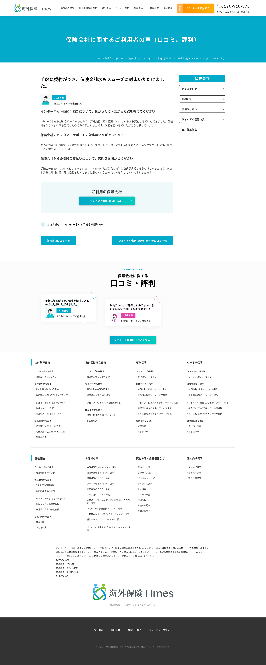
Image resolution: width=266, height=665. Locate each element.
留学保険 (106, 8)
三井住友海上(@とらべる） (49, 413)
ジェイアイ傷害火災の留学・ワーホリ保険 (158, 402)
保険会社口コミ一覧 (58, 240)
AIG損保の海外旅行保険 (47, 389)
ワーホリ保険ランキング (200, 376)
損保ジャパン (189, 109)
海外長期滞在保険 (88, 8)
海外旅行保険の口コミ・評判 (100, 472)
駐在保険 (138, 8)
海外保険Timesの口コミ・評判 (102, 467)
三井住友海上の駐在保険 (47, 509)
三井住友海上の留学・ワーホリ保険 (155, 413)
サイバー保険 (194, 472)
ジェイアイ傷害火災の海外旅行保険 (104, 402)
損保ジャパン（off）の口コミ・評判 (104, 519)
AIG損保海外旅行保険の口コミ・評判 (104, 508)
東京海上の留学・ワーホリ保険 (152, 394)
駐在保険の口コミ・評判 (98, 489)
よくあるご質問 (145, 483)
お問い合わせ (144, 510)
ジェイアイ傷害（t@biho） (106, 201)
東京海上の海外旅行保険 (98, 394)
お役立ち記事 (144, 505)
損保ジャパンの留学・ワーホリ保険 (155, 408)
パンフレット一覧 (146, 478)
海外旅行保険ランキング (47, 376)
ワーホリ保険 (122, 8)
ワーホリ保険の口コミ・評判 (100, 483)
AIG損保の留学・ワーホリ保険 (152, 389)
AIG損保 (186, 99)
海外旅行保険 (67, 8)
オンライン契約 (145, 472)
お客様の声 (153, 8)
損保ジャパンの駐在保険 (47, 503)
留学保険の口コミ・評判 (98, 478)
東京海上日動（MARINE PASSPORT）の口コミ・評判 (108, 501)
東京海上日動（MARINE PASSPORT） (54, 394)
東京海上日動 (189, 89)
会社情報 (168, 8)
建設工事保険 (194, 478)
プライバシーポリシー (160, 629)
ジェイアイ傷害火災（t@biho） (51, 402)
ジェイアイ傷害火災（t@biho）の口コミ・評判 (108, 529)
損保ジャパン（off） (46, 408)
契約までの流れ (145, 467)
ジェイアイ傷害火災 (193, 119)
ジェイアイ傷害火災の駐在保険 (51, 498)
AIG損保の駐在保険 (45, 485)
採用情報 (142, 499)
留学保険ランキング (147, 376)
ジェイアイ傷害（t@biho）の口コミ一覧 (143, 240)
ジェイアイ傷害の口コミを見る (132, 340)
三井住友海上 (189, 129)
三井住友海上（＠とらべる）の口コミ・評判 (108, 513)
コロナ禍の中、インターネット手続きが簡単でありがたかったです (75, 225)
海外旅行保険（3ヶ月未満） (49, 425)
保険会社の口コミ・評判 (98, 494)
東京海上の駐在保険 (45, 490)
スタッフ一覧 (144, 494)
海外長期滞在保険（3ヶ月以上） (51, 431)
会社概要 (142, 489)
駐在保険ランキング (45, 472)
